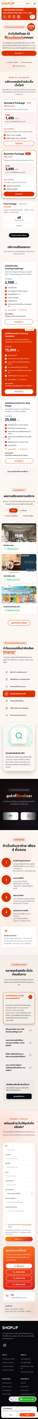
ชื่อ (6, 1146)
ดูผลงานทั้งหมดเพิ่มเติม (19, 623)
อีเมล (7, 1172)
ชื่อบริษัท (7, 1163)
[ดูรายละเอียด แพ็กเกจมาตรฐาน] (19, 123)
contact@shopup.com (19, 1297)
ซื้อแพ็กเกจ (19, 143)
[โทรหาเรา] (11, 1399)
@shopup (20, 1266)
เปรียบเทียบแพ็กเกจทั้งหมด (19, 235)
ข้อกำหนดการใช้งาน (26, 1232)
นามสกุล (8, 1154)
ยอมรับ (27, 1415)
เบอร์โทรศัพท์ (9, 1181)
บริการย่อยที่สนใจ (11, 1198)
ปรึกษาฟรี (17, 53)
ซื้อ (31, 17)
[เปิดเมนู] (34, 3)
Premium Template (11, 516)
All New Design (28, 516)
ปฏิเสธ (10, 1415)
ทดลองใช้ (19, 226)
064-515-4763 (20, 1284)
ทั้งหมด (13, 510)
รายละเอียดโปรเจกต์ (11, 1207)
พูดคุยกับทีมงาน (19, 1096)
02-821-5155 (20, 1278)
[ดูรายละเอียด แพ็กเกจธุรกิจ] (19, 174)
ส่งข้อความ (18, 1239)
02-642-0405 (20, 1272)
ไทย (28, 3)
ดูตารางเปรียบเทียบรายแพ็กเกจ (17, 471)
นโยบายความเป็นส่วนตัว (11, 1232)
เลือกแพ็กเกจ (19, 322)
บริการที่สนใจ (9, 1189)
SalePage (24, 510)
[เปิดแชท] (16, 1399)
